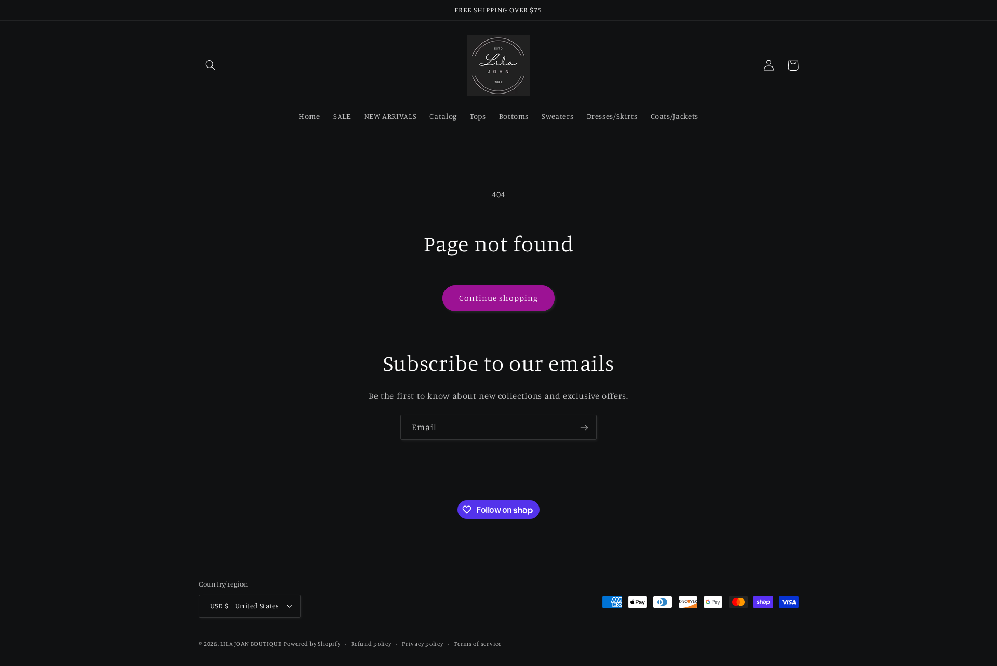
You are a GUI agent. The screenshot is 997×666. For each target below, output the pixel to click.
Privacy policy (422, 643)
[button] (211, 65)
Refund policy (371, 643)
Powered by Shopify (312, 643)
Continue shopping (498, 298)
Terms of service (478, 643)
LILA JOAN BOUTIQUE (250, 643)
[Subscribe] (584, 427)
